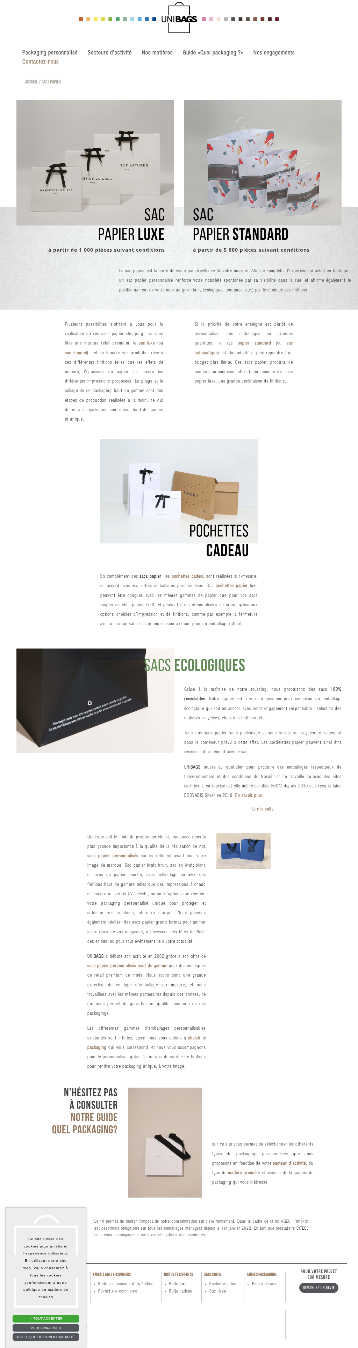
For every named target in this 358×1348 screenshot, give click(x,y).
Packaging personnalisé (50, 53)
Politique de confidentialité (46, 1337)
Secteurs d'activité (110, 53)
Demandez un (319, 1288)
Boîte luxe (178, 1284)
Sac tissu (217, 1291)
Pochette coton (222, 1284)
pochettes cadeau (188, 577)
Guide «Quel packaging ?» (213, 53)
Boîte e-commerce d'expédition (125, 1284)
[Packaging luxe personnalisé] (179, 22)
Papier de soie (265, 1284)
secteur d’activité (289, 1164)
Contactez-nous (40, 62)
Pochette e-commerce (117, 1291)
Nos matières (157, 53)
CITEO (301, 1229)
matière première (244, 1173)
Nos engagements (274, 53)
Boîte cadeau (180, 1291)
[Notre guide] (165, 1142)
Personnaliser (46, 1328)
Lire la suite (263, 809)
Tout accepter (47, 1318)
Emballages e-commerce (112, 1275)
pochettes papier (232, 586)
